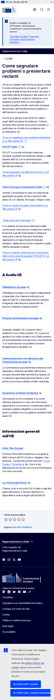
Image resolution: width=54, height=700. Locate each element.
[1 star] (6, 519)
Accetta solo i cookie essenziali (32, 692)
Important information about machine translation (24, 39)
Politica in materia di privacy (16, 620)
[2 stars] (8, 519)
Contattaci (7, 597)
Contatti (8, 58)
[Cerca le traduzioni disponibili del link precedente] (22, 147)
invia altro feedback (22, 527)
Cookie (6, 614)
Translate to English (19, 36)
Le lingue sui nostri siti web (16, 608)
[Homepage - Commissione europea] (9, 9)
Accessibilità (8, 631)
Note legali (7, 626)
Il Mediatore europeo (14, 287)
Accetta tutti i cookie (25, 684)
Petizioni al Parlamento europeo (20, 318)
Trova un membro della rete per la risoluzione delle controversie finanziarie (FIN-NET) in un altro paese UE (25, 256)
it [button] (35, 9)
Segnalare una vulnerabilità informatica (22, 603)
